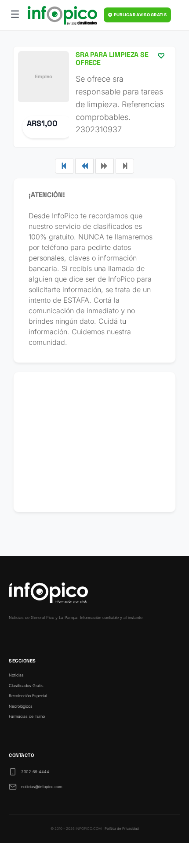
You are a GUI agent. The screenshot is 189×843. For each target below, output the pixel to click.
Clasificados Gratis (26, 685)
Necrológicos (21, 706)
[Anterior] (84, 166)
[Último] (125, 166)
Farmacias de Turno (27, 716)
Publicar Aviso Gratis (140, 14)
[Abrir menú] (15, 15)
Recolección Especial (28, 695)
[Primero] (64, 166)
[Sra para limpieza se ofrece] (94, 97)
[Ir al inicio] (62, 15)
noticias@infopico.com (41, 786)
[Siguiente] (104, 166)
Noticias (16, 675)
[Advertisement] (94, 442)
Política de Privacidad (122, 828)
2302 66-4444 (35, 771)
